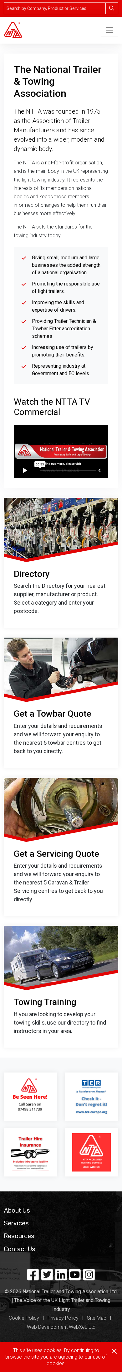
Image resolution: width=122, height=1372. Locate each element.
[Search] (111, 8)
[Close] (114, 1351)
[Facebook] (33, 1278)
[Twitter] (47, 1278)
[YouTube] (75, 1278)
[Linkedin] (61, 1278)
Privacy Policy (63, 1318)
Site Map (96, 1318)
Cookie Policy (24, 1318)
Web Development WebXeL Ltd (61, 1327)
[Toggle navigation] (109, 30)
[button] (61, 1210)
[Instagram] (89, 1278)
